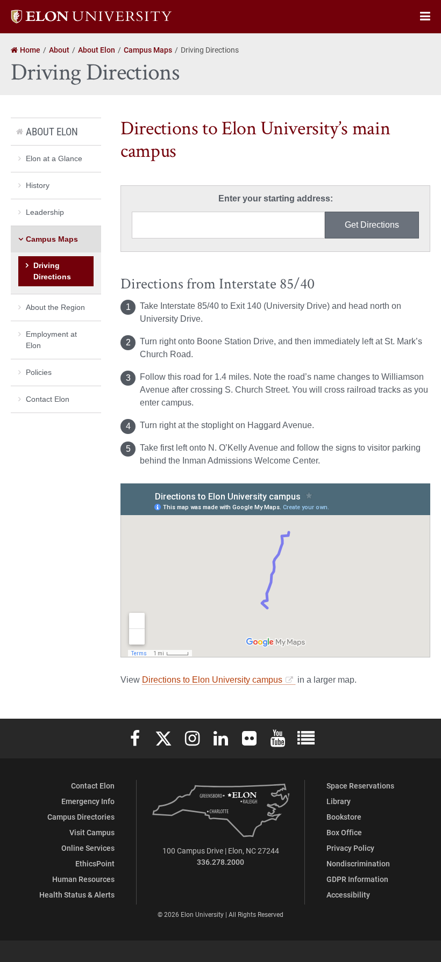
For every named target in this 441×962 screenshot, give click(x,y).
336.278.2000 (220, 862)
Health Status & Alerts (77, 894)
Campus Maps (52, 239)
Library (338, 801)
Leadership (45, 212)
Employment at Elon (51, 340)
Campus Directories (81, 817)
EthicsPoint (95, 863)
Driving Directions (52, 271)
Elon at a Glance (54, 158)
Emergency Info (88, 801)
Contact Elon (47, 399)
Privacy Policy (350, 848)
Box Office (344, 832)
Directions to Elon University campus (212, 679)
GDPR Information (357, 879)
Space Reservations (360, 785)
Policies (39, 372)
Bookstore (343, 817)
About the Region (55, 307)
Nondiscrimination (358, 863)
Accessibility (348, 894)
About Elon (52, 131)
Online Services (88, 848)
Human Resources (83, 879)
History (37, 185)
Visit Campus (92, 832)
